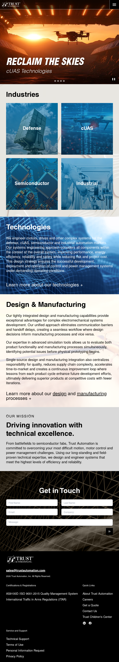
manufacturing (92, 393)
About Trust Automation (98, 593)
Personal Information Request (25, 650)
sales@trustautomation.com (25, 570)
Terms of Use (14, 644)
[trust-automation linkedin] (84, 623)
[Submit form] (109, 531)
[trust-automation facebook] (90, 623)
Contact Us (90, 611)
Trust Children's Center (97, 617)
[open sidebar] (114, 4)
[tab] (55, 81)
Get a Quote (91, 605)
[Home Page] (11, 4)
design (59, 393)
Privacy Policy (15, 656)
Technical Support (17, 639)
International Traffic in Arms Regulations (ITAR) (36, 599)
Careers (88, 599)
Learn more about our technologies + (44, 284)
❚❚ (114, 79)
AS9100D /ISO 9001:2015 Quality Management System (42, 593)
